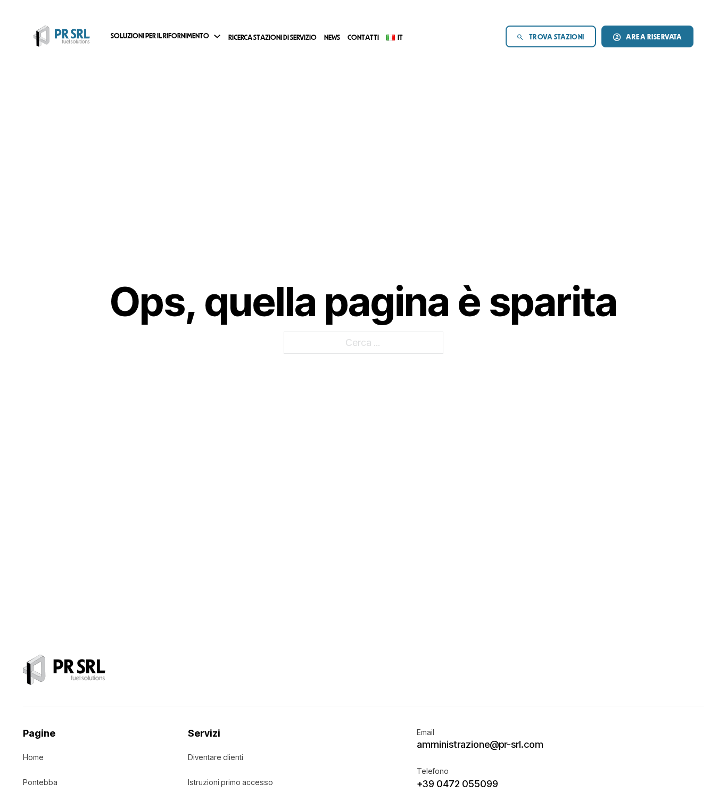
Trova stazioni (556, 38)
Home (33, 757)
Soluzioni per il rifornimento (160, 36)
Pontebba (40, 782)
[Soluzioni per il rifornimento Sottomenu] (217, 36)
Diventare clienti (215, 757)
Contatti (363, 38)
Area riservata (654, 38)
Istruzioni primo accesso (230, 782)
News (332, 38)
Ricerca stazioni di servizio (272, 38)
